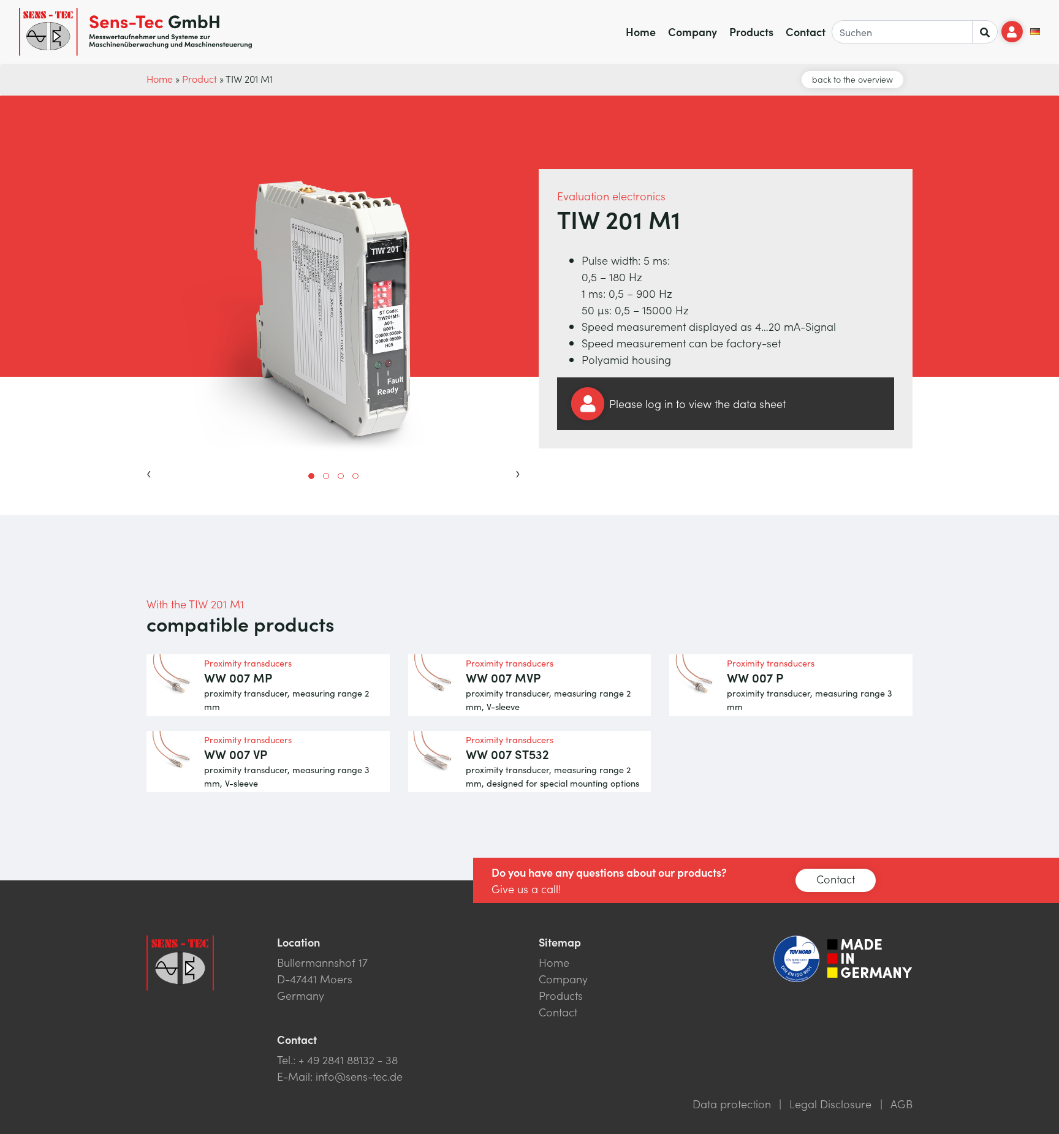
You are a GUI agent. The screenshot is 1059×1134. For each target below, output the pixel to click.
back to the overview (852, 79)
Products (751, 31)
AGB (901, 1103)
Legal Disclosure (830, 1103)
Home (641, 31)
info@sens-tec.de (359, 1076)
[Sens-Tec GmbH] (135, 32)
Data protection (732, 1103)
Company (692, 31)
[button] (311, 476)
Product (199, 78)
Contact (806, 31)
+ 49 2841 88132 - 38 (348, 1059)
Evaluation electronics (611, 195)
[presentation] (148, 471)
